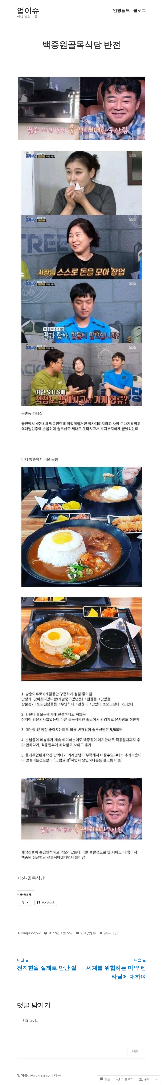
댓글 (135, 1051)
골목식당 (111, 933)
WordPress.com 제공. (46, 1075)
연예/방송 (88, 933)
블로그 (139, 10)
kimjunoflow (31, 933)
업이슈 (28, 10)
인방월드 (121, 10)
